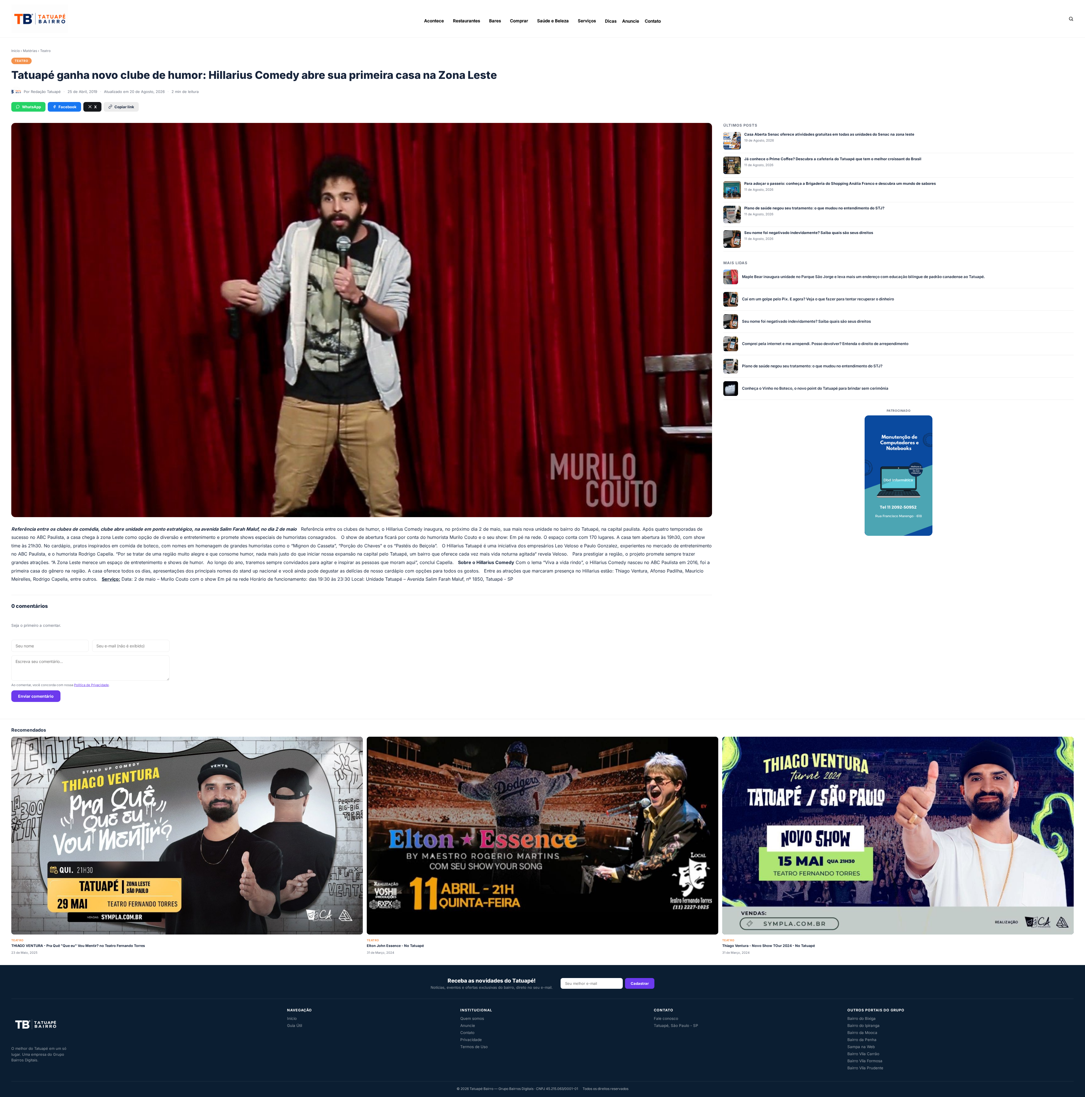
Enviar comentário (36, 696)
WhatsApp (31, 107)
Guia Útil (294, 1025)
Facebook (67, 107)
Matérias (30, 51)
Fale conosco (666, 1018)
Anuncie (630, 20)
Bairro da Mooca (862, 1032)
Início (15, 51)
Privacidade (471, 1039)
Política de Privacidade (91, 685)
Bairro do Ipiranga (863, 1025)
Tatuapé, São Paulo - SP (676, 1025)
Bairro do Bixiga (861, 1018)
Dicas (611, 20)
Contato (653, 20)
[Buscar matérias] (1071, 18)
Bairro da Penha (861, 1039)
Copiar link (124, 107)
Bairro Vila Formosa (864, 1061)
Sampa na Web (861, 1046)
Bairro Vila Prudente (865, 1068)
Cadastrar (640, 983)
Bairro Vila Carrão (863, 1054)
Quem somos (472, 1018)
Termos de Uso (474, 1046)
